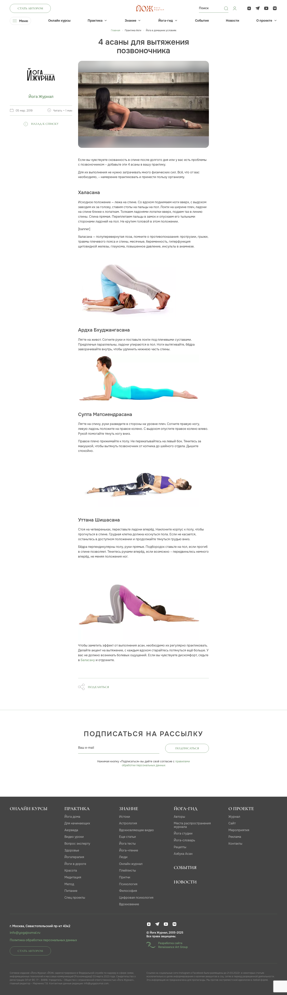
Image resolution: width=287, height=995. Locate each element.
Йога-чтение (128, 850)
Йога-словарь (184, 840)
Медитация (72, 877)
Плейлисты (127, 870)
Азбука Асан (183, 854)
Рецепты (180, 847)
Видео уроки (74, 837)
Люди (123, 857)
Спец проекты (74, 898)
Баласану (88, 660)
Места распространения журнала (192, 825)
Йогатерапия (74, 857)
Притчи (124, 877)
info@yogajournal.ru (25, 933)
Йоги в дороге (75, 864)
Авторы (179, 817)
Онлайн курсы (59, 20)
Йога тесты (127, 844)
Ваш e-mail (86, 748)
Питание (70, 891)
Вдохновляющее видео (136, 830)
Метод (69, 884)
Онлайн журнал (131, 864)
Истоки (124, 817)
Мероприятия (238, 830)
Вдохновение (129, 904)
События (202, 20)
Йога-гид (165, 20)
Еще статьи (127, 837)
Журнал (234, 817)
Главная (115, 30)
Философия (128, 891)
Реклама (234, 837)
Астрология (128, 823)
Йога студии (183, 833)
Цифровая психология (136, 898)
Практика (95, 20)
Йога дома (72, 817)
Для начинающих (77, 823)
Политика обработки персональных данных (43, 940)
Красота (70, 870)
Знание (130, 20)
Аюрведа (71, 830)
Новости (232, 20)
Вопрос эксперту (77, 844)
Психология (128, 884)
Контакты (235, 844)
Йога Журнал (41, 96)
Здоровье (71, 850)
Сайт (232, 823)
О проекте (264, 20)
